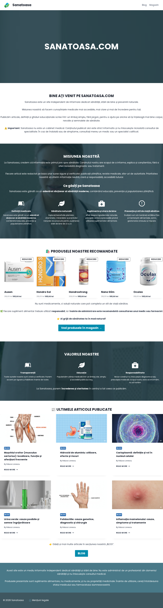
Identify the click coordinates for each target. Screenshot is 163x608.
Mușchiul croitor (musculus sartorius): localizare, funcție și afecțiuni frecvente (23, 456)
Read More (11, 469)
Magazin (154, 5)
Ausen (8, 292)
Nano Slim (107, 292)
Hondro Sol (44, 292)
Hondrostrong (78, 292)
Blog (144, 5)
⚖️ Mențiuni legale (39, 600)
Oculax (138, 292)
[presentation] (25, 428)
